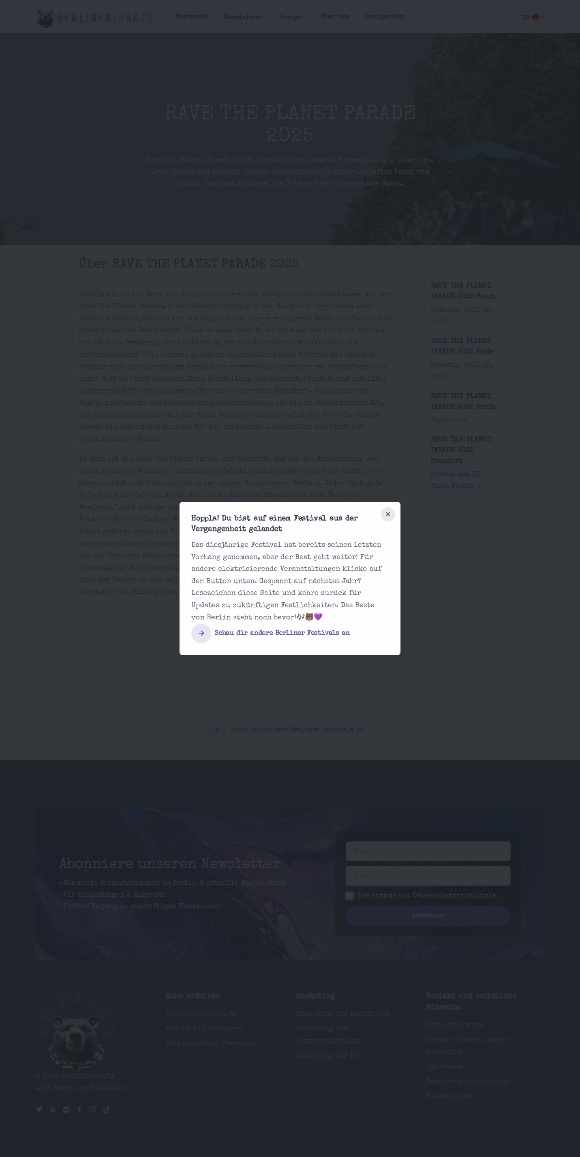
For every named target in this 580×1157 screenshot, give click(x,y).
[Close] (388, 514)
